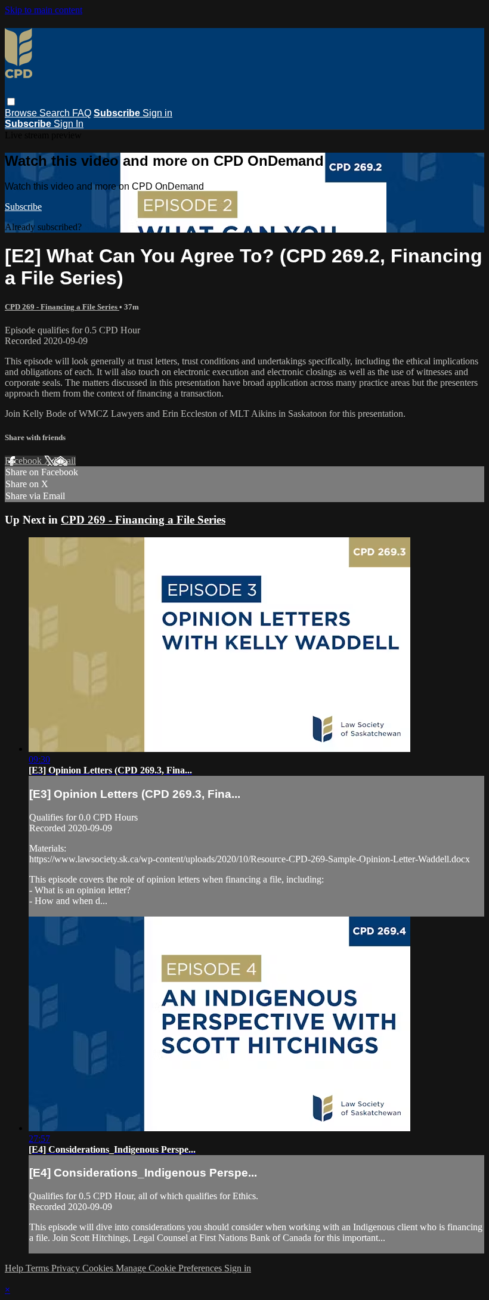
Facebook (24, 461)
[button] (11, 102)
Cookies (99, 1268)
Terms (38, 1268)
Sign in (157, 113)
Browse (22, 113)
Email (65, 461)
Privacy (66, 1268)
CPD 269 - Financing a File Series (62, 306)
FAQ (81, 113)
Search (55, 113)
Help (15, 1268)
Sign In (68, 124)
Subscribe (23, 207)
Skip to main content (43, 10)
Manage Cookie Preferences (170, 1268)
